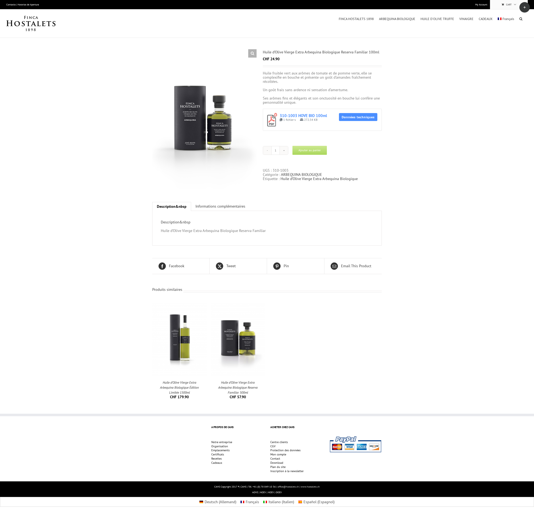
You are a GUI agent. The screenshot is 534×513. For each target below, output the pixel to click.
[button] (521, 18)
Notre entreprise (221, 442)
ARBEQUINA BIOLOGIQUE (301, 174)
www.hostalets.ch (310, 486)
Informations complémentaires (220, 206)
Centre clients (279, 442)
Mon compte (278, 454)
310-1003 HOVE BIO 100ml (303, 115)
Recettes (216, 458)
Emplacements (220, 450)
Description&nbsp (171, 206)
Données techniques (358, 117)
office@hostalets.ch (288, 486)
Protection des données (285, 450)
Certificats (217, 454)
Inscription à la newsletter (287, 471)
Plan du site (278, 467)
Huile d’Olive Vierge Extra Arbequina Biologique (319, 178)
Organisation (219, 446)
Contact (275, 458)
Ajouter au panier (309, 150)
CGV (273, 446)
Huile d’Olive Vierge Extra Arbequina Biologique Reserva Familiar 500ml (238, 387)
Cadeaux (216, 463)
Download (276, 463)
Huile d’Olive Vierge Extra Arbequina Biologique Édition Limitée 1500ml (179, 387)
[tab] (171, 206)
